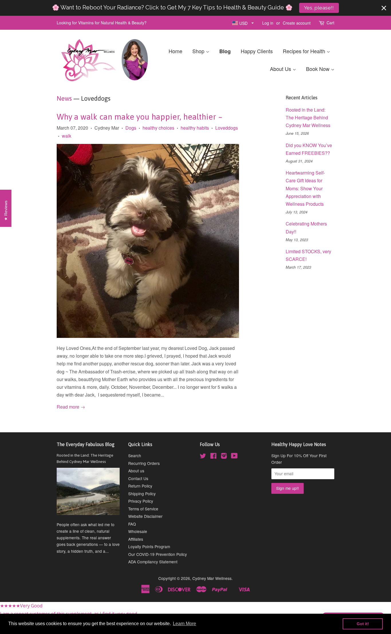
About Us (281, 68)
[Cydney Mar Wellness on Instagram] (224, 456)
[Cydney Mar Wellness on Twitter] (203, 456)
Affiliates (135, 539)
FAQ (132, 524)
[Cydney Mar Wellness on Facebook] (213, 456)
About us (136, 470)
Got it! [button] (363, 623)
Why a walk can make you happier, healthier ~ (140, 116)
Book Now (318, 68)
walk (66, 135)
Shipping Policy (142, 493)
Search (134, 455)
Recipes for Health (305, 51)
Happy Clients (257, 51)
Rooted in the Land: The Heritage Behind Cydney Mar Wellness (308, 117)
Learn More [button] (184, 623)
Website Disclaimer (145, 516)
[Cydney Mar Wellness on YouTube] (234, 456)
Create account (297, 23)
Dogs (130, 127)
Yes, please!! (319, 8)
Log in (267, 23)
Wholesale (137, 531)
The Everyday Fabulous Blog (85, 444)
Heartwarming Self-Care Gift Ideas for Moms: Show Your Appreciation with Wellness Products (305, 188)
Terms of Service (143, 509)
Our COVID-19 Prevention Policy (157, 554)
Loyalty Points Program (149, 546)
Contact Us (138, 478)
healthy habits (195, 127)
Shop (199, 51)
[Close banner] (384, 8)
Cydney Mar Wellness (212, 578)
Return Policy (140, 486)
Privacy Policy (140, 501)
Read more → (71, 406)
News (64, 98)
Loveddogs (226, 127)
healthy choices (158, 127)
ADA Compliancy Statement (152, 561)
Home (175, 51)
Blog (225, 51)
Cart (330, 22)
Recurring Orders (144, 463)
